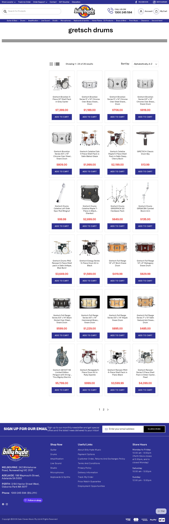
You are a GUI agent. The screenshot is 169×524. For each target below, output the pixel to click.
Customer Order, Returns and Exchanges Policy (101, 459)
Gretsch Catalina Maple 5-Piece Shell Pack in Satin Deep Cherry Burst (117, 155)
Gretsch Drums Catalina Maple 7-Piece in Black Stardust (89, 209)
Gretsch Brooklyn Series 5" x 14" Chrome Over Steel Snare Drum (117, 100)
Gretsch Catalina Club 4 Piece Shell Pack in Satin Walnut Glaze (89, 154)
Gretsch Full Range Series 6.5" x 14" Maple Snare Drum (118, 318)
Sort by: (125, 64)
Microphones (57, 473)
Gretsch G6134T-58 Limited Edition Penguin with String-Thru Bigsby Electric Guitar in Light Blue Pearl (62, 374)
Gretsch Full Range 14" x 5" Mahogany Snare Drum (145, 263)
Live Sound (55, 463)
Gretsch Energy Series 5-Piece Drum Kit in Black (90, 263)
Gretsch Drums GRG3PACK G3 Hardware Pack (117, 208)
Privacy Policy (84, 468)
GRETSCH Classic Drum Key (145, 153)
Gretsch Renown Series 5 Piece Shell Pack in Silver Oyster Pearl (145, 373)
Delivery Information (88, 473)
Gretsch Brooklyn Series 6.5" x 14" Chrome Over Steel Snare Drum (61, 155)
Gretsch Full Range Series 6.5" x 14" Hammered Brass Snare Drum (89, 319)
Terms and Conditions (89, 463)
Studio (53, 468)
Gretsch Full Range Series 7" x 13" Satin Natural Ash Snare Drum (145, 319)
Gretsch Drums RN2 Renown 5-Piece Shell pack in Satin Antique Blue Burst (62, 264)
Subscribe (154, 429)
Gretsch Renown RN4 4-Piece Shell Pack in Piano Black (117, 372)
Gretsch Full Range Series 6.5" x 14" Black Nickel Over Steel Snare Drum (62, 319)
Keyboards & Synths (60, 477)
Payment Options (86, 454)
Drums (53, 454)
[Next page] (108, 409)
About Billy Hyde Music (89, 450)
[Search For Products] (5, 11)
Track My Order (85, 477)
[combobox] (31, 11)
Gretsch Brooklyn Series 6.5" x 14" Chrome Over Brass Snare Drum (145, 100)
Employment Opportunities (91, 486)
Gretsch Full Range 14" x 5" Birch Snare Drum (117, 263)
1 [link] (99, 409)
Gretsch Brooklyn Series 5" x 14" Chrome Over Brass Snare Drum (90, 100)
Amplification (57, 459)
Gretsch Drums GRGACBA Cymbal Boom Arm (145, 208)
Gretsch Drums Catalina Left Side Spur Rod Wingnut (62, 208)
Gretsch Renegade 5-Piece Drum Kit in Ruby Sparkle (89, 372)
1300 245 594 (123, 12)
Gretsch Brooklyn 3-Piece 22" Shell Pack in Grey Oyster (62, 99)
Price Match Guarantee (89, 482)
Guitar (53, 450)
